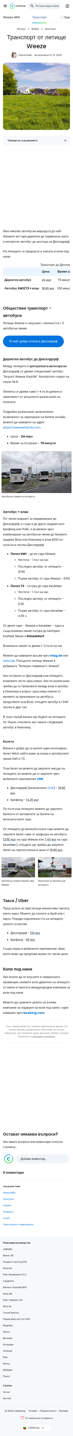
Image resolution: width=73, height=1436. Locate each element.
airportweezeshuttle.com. (22, 427)
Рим (5, 1357)
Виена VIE (8, 1255)
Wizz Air (7, 1306)
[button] (5, 6)
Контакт (7, 1398)
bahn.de (9, 661)
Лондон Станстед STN (15, 1261)
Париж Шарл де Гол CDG (16, 1319)
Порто (6, 1376)
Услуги (6, 1218)
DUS (51, 788)
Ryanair (7, 1268)
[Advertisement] (36, 186)
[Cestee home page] (17, 6)
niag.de (56, 655)
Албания (7, 1350)
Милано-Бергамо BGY (15, 1287)
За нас (6, 1392)
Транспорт (39, 17)
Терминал (8, 1211)
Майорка (7, 1370)
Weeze (35, 28)
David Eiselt (25, 55)
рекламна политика (44, 1036)
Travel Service (11, 1312)
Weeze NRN (11, 17)
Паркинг (7, 1205)
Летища (21, 28)
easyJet (7, 1293)
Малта (6, 1331)
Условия (32, 1410)
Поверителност (48, 1410)
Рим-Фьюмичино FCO (14, 1274)
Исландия (8, 1344)
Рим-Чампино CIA (13, 1300)
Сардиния (8, 1281)
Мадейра (8, 1325)
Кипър (6, 1363)
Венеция (7, 1338)
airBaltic (8, 1249)
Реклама (63, 1410)
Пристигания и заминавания (18, 1224)
